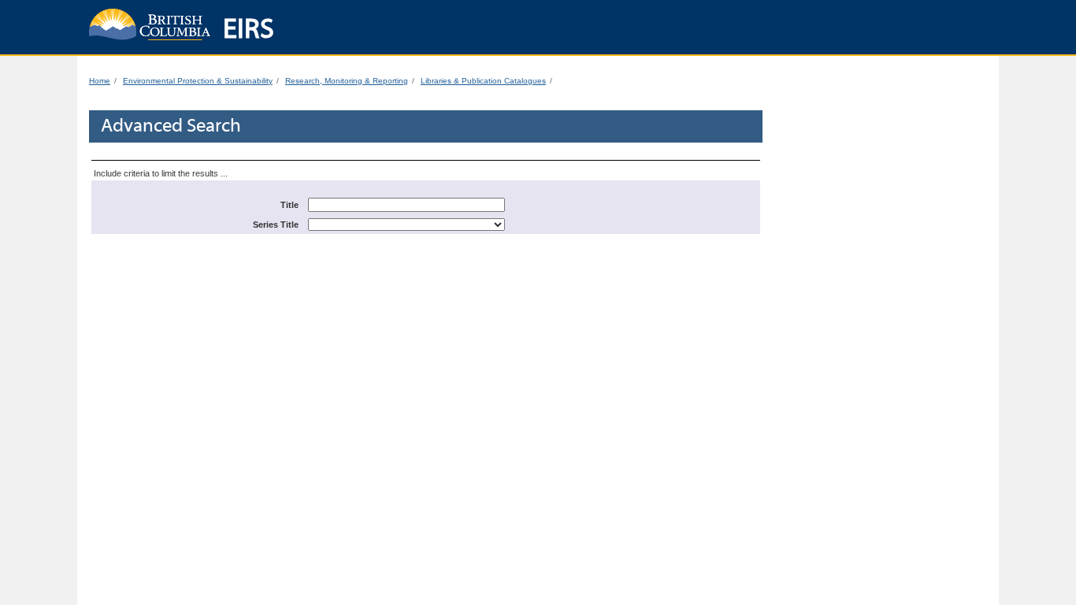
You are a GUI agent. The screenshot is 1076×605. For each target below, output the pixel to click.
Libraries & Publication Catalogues (483, 80)
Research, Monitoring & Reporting (346, 80)
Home (99, 80)
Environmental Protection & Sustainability (198, 80)
